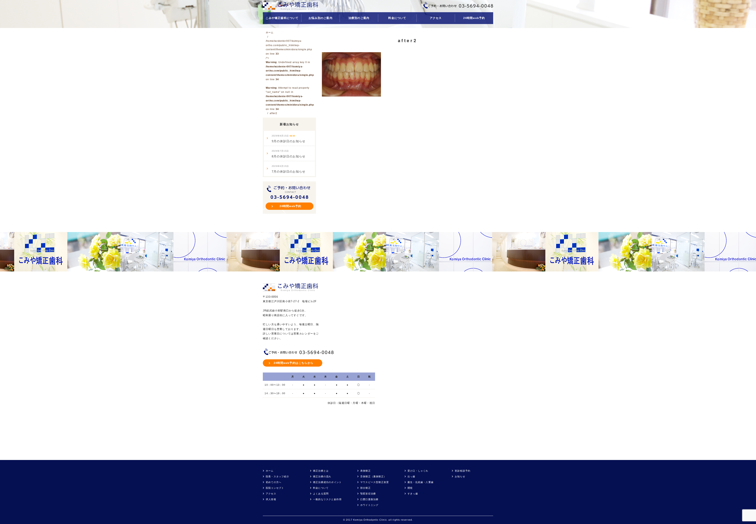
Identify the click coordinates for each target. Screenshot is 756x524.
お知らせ (460, 476)
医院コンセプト (275, 488)
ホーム (270, 470)
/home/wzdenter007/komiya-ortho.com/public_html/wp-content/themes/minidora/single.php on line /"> (290, 75)
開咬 (410, 488)
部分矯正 (365, 488)
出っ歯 (411, 476)
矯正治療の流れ (322, 476)
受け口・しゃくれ (418, 470)
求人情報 (271, 499)
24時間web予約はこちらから (293, 362)
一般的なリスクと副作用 (327, 499)
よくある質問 (321, 493)
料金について (397, 18)
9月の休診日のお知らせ (288, 139)
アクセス (436, 18)
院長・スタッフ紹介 (277, 476)
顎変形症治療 (368, 493)
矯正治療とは (321, 470)
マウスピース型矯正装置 (374, 482)
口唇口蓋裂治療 (369, 499)
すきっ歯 (413, 493)
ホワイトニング (369, 505)
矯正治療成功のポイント (327, 482)
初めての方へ (273, 482)
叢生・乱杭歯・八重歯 (421, 482)
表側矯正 (365, 470)
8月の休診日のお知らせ (288, 154)
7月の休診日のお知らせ (288, 169)
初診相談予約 (462, 470)
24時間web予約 (474, 18)
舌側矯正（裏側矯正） (373, 476)
